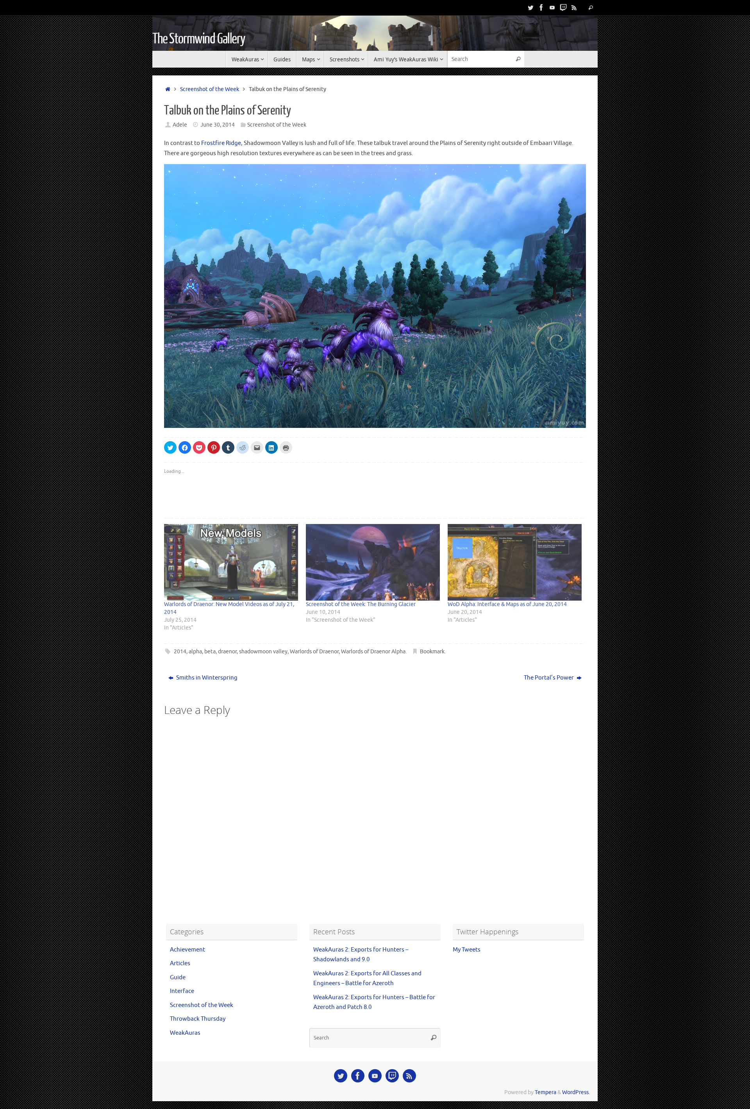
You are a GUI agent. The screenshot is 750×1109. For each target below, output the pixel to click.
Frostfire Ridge (221, 143)
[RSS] (574, 7)
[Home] (167, 89)
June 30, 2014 (217, 125)
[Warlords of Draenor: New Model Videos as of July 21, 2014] (231, 562)
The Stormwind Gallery (198, 39)
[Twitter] (530, 7)
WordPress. (576, 1092)
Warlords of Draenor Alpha (373, 651)
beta (210, 651)
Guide (178, 977)
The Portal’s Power (549, 677)
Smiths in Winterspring (206, 677)
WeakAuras (185, 1033)
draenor (227, 651)
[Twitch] (563, 7)
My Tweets (466, 949)
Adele (180, 125)
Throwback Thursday (197, 1019)
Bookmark (432, 651)
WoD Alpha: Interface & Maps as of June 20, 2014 (507, 604)
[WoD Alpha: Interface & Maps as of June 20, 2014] (515, 562)
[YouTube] (552, 7)
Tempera (545, 1092)
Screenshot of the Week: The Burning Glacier (361, 604)
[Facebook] (541, 7)
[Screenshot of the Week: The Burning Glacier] (373, 562)
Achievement (187, 949)
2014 (180, 651)
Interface (182, 991)
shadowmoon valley (263, 651)
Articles (180, 963)
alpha (195, 651)
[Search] (590, 7)
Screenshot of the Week (209, 89)
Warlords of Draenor (314, 651)
